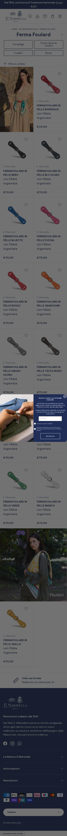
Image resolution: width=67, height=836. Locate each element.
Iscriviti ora (50, 436)
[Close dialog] (65, 396)
